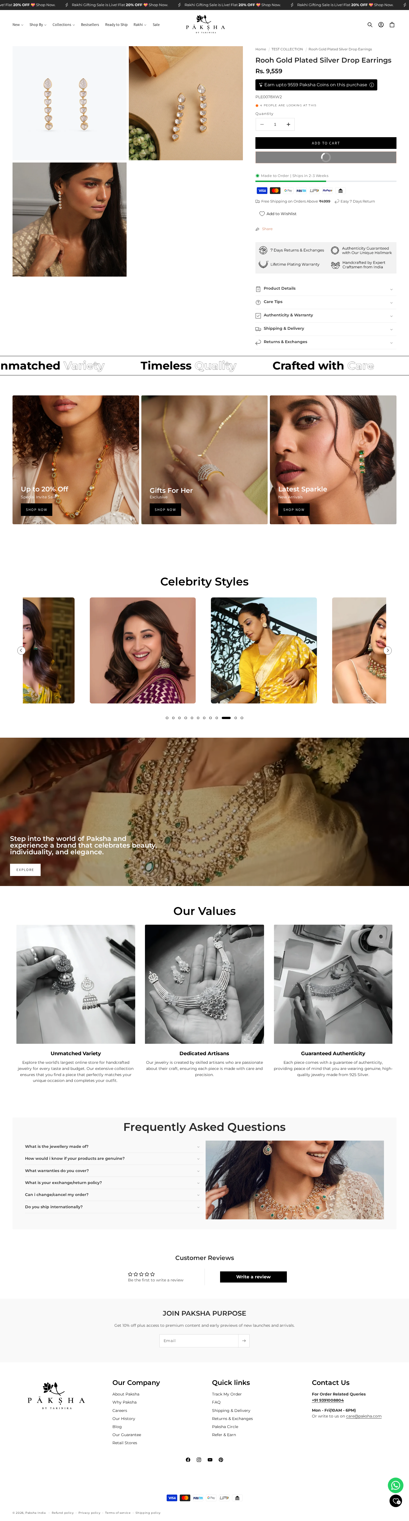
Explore (25, 869)
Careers (119, 1410)
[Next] (387, 650)
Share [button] (267, 229)
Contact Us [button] (330, 1382)
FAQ (216, 1402)
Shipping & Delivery (231, 1410)
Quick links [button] (231, 1382)
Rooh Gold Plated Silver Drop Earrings (340, 49)
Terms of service (117, 1512)
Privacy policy (89, 1512)
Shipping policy (147, 1512)
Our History (123, 1418)
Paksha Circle (225, 1426)
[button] (17, 24)
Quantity (264, 114)
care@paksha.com (364, 1416)
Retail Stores (124, 1442)
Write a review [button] (253, 1276)
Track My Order (227, 1394)
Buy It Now (354, 155)
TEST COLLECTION (287, 49)
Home (260, 49)
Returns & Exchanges (232, 1418)
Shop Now (36, 509)
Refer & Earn (224, 1434)
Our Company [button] (136, 1382)
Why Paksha (124, 1402)
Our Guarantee (126, 1434)
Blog (117, 1426)
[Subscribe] (243, 1340)
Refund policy (62, 1512)
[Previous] (21, 650)
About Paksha (125, 1394)
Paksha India (35, 1512)
